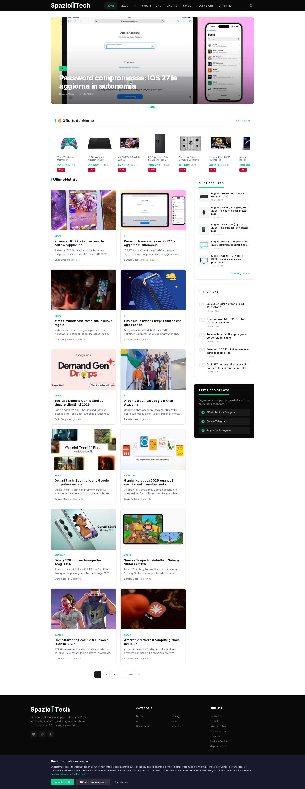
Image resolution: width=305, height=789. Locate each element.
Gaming (172, 5)
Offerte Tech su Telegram (220, 412)
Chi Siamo (215, 716)
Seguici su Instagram (218, 430)
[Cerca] (251, 5)
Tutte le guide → (240, 273)
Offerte (225, 5)
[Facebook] (50, 734)
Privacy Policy (58, 774)
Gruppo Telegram (216, 421)
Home (111, 5)
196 (130, 674)
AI (135, 5)
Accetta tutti (62, 782)
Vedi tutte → (243, 120)
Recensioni (205, 5)
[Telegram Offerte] (34, 734)
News (124, 5)
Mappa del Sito (218, 746)
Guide (187, 5)
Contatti (214, 720)
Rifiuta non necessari (93, 782)
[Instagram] (42, 734)
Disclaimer (216, 736)
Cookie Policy (79, 774)
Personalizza (121, 782)
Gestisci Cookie (219, 741)
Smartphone (151, 5)
